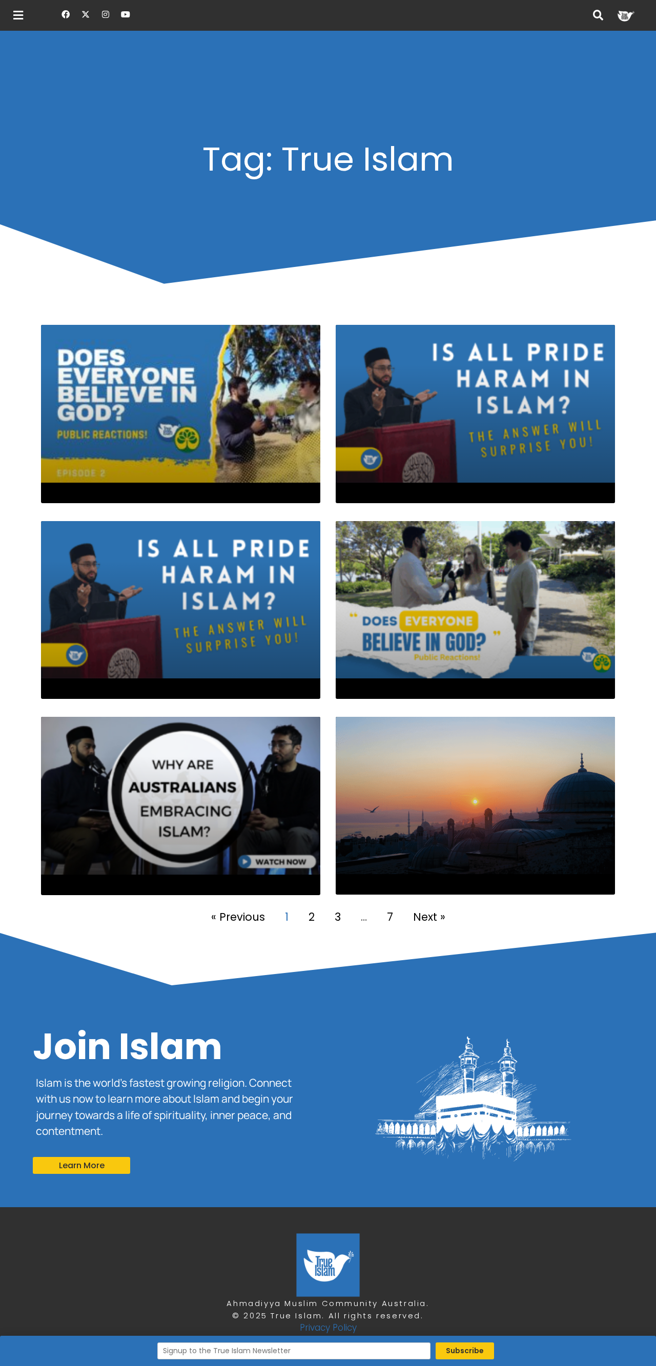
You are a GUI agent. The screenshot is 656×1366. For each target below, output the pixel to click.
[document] (328, 683)
